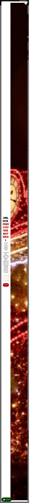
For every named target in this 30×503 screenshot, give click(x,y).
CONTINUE (6, 285)
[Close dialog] (26, 3)
